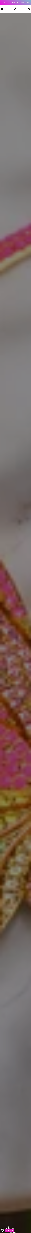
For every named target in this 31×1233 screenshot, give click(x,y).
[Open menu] (3, 9)
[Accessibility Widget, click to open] (3, 1230)
